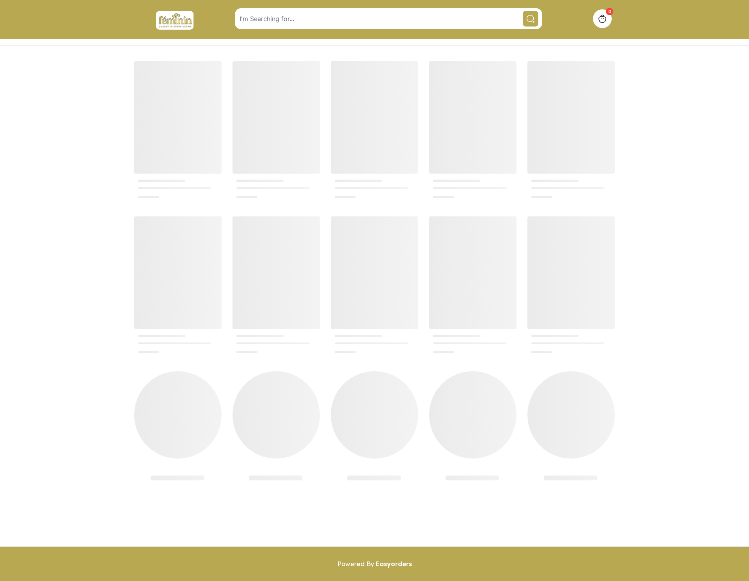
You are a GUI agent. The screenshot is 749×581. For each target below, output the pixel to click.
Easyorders (394, 564)
